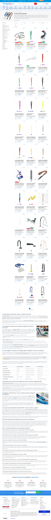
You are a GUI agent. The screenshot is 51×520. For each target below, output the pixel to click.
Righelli (3, 45)
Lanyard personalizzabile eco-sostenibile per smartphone (42, 230)
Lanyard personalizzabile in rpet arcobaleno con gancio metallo (42, 184)
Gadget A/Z (4, 8)
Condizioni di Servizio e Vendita (43, 503)
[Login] (44, 4)
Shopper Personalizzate (45, 8)
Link (36, 494)
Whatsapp (9, 0)
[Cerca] (35, 4)
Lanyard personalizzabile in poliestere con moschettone (43, 160)
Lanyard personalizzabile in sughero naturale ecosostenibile (42, 207)
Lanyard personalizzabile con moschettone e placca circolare (19, 300)
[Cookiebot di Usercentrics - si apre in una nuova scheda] (5, 518)
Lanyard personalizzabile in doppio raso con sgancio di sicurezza (42, 44)
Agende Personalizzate (16, 8)
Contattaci (41, 504)
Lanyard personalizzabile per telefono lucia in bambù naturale (42, 254)
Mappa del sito (42, 508)
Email (13, 0)
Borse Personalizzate (25, 8)
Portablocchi (4, 42)
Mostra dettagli (12, 518)
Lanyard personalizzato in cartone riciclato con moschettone (42, 137)
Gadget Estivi (41, 0)
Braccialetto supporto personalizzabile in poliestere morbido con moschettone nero (30, 277)
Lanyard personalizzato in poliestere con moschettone (31, 137)
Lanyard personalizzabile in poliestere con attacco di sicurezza (19, 114)
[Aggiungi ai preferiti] (23, 29)
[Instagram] (6, 504)
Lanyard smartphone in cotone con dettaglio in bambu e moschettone (30, 300)
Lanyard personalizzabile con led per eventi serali (31, 207)
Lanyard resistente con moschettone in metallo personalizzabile (30, 230)
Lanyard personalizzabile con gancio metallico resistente (31, 44)
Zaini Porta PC (4, 49)
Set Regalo (4, 46)
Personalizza (44, 514)
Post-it (3, 44)
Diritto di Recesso (42, 505)
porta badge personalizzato (15, 362)
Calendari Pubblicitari (28, 8)
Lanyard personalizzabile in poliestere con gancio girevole (19, 137)
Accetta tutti (44, 511)
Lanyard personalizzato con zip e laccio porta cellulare (19, 184)
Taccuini (4, 47)
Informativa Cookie (42, 506)
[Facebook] (3, 504)
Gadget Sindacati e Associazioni (24, 505)
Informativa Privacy (43, 507)
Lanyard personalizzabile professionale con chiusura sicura (19, 44)
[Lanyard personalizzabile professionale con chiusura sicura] (23, 39)
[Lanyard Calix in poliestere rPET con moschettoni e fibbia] (35, 179)
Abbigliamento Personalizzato (11, 8)
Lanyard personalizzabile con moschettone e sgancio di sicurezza (19, 68)
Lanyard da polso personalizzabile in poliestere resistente (30, 254)
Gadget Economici (32, 8)
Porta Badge (4, 40)
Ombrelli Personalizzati (36, 8)
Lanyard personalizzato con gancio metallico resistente (19, 91)
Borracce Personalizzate (20, 8)
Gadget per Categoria (7, 9)
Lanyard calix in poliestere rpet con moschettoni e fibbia (31, 184)
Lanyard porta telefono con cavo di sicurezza (42, 277)
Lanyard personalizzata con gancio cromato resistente (19, 207)
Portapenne (4, 43)
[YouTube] (4, 504)
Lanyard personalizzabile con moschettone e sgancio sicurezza (19, 161)
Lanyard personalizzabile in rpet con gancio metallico (31, 68)
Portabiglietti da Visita (5, 41)
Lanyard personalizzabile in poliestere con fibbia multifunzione (31, 161)
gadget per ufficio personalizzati (31, 324)
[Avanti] (33, 308)
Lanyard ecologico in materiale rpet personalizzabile (30, 114)
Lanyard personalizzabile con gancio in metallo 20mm (43, 68)
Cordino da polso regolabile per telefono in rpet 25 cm (19, 254)
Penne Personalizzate (41, 8)
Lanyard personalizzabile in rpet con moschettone (31, 91)
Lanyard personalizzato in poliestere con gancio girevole (42, 114)
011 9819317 (5, 0)
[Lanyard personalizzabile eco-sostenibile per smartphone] (47, 225)
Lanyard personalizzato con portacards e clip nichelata (19, 277)
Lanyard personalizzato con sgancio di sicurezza (42, 91)
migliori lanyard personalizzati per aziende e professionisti (13, 348)
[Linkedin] (8, 504)
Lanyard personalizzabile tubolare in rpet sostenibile (42, 300)
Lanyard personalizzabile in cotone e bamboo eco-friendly (19, 230)
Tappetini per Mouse (5, 48)
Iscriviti (38, 492)
